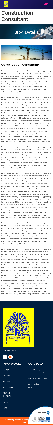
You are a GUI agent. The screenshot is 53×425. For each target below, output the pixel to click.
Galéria (6, 402)
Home (6, 369)
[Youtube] (10, 357)
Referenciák (9, 381)
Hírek (5, 407)
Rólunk (6, 375)
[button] (9, 408)
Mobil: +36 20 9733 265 (37, 378)
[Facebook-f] (5, 357)
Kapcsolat (8, 387)
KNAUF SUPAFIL (7, 395)
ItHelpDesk (26, 422)
